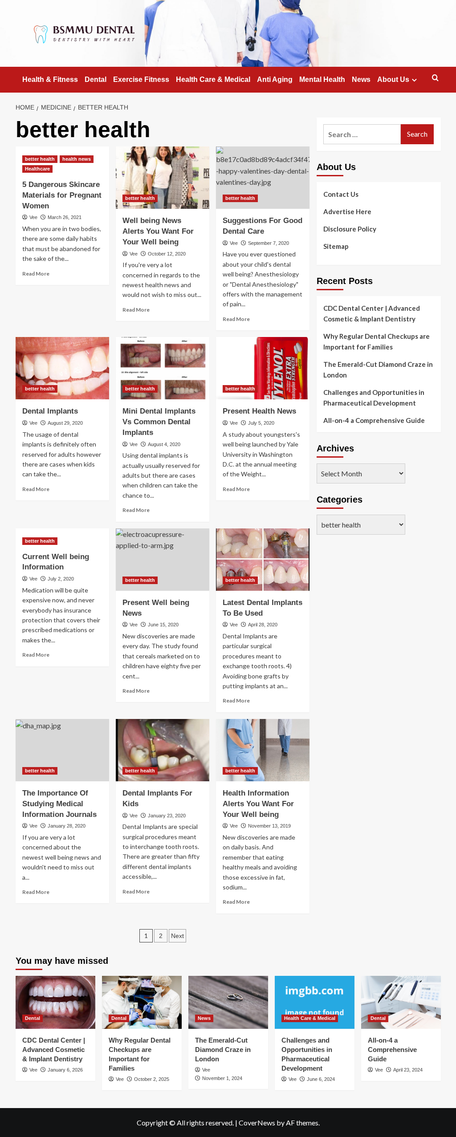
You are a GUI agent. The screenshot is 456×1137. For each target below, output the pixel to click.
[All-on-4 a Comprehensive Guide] (401, 1002)
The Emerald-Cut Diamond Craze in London (378, 369)
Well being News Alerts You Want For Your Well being (158, 231)
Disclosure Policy (349, 229)
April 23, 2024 (408, 1069)
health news (76, 159)
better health (40, 159)
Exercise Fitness (141, 79)
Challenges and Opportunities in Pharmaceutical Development (373, 397)
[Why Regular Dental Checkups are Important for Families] (142, 1002)
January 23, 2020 (167, 815)
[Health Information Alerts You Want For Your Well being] (262, 750)
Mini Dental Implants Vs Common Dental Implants (158, 422)
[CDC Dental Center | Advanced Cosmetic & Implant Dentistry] (55, 1002)
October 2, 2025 (151, 1079)
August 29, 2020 (65, 423)
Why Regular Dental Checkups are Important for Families (376, 341)
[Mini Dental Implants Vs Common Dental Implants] (162, 368)
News (361, 79)
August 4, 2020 (164, 444)
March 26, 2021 (64, 217)
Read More (35, 273)
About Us (393, 79)
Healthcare (37, 168)
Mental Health (322, 79)
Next (177, 935)
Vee (33, 217)
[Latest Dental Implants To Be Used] (262, 559)
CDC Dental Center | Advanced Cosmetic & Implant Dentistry (371, 313)
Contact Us (340, 194)
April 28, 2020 (262, 624)
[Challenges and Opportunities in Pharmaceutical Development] (314, 1002)
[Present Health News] (262, 368)
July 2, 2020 (61, 578)
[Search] (435, 78)
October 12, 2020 (167, 253)
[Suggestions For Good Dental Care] (262, 177)
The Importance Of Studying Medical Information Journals (59, 804)
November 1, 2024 (222, 1078)
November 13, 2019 (269, 825)
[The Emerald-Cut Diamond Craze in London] (228, 1002)
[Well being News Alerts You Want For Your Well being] (162, 177)
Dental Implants (50, 411)
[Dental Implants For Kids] (162, 750)
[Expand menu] (414, 80)
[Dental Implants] (62, 368)
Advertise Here (347, 211)
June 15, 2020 (163, 624)
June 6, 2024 (321, 1079)
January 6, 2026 (65, 1069)
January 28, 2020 (67, 825)
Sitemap (336, 246)
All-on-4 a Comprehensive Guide (374, 420)
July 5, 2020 (261, 423)
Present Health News (259, 411)
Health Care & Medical (213, 79)
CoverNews (257, 1122)
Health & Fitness (50, 79)
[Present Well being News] (162, 559)
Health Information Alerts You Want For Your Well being (258, 804)
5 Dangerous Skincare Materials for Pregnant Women (62, 195)
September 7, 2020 (268, 243)
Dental (95, 79)
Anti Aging (275, 79)
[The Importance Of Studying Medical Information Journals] (62, 750)
